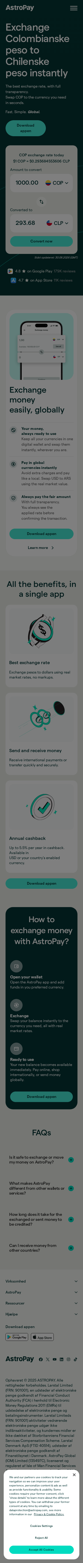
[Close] (74, 1475)
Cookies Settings (41, 1526)
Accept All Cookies (41, 1549)
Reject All (41, 1537)
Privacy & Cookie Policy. (49, 1514)
